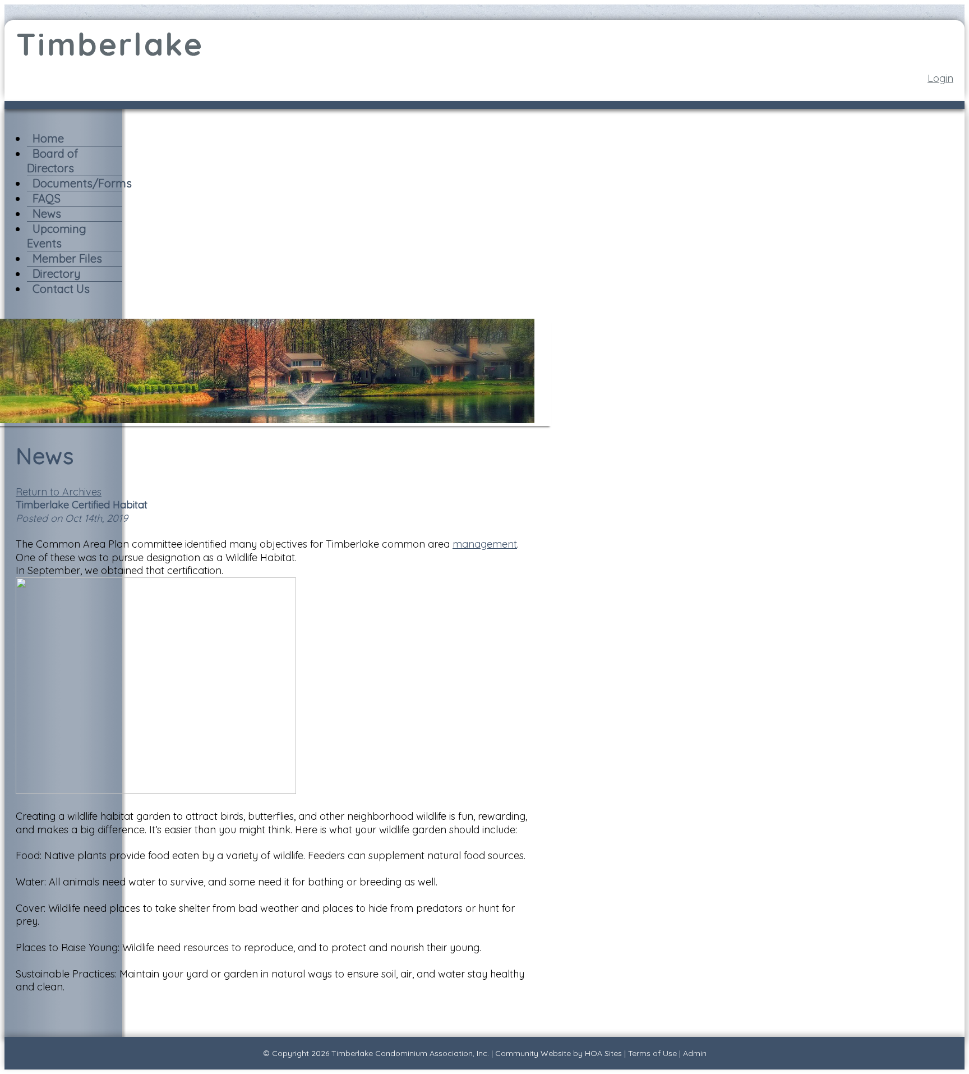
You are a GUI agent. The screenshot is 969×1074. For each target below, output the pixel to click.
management (485, 544)
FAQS (47, 198)
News (47, 213)
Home (48, 138)
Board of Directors (52, 160)
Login (940, 78)
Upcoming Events (56, 236)
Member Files (67, 258)
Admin (695, 1053)
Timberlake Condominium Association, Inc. (410, 1053)
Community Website (533, 1053)
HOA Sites (603, 1053)
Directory (57, 274)
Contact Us (61, 289)
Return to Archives (58, 491)
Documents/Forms (82, 183)
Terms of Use (652, 1053)
